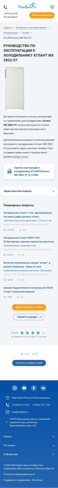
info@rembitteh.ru (20, 412)
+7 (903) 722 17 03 (41, 405)
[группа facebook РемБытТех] (34, 388)
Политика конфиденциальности (19, 474)
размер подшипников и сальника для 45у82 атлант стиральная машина (28, 289)
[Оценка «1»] (22, 333)
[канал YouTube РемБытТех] (24, 388)
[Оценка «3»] (33, 333)
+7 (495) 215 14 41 (20, 405)
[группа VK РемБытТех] (43, 388)
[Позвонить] (5, 8)
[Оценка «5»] (43, 333)
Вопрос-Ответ (20, 156)
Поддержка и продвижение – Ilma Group (23, 480)
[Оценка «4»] (38, 333)
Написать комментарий (29, 362)
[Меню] (52, 7)
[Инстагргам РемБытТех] (15, 388)
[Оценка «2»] (27, 333)
